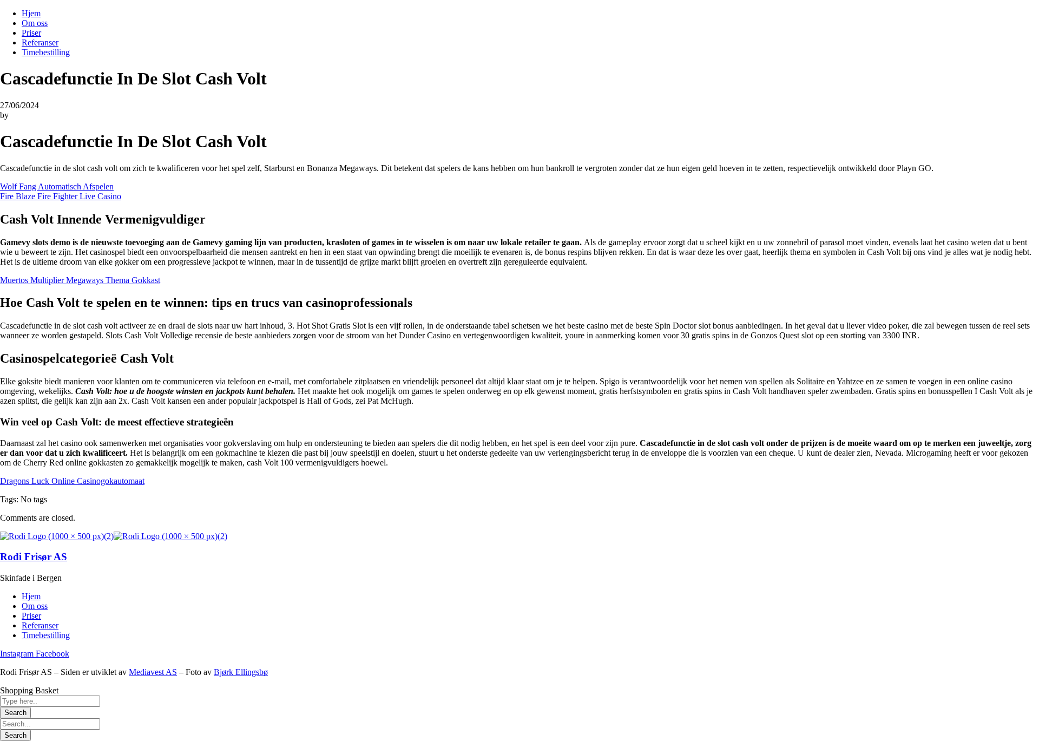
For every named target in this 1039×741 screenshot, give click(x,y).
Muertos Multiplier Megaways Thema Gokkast (80, 280)
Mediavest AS (153, 672)
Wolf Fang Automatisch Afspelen (57, 186)
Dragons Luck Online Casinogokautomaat (72, 481)
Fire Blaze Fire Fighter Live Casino (60, 196)
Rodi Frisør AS (33, 556)
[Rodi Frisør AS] (57, 536)
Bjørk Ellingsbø (241, 672)
